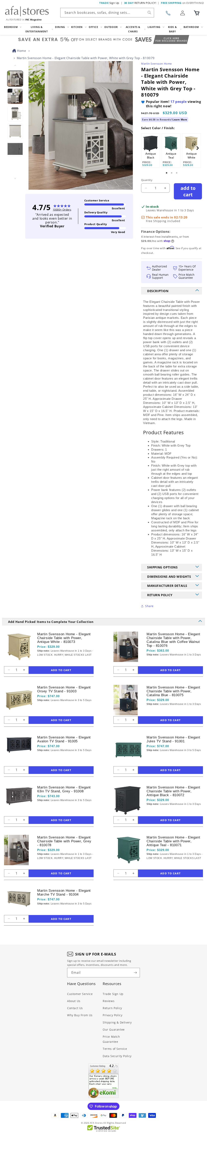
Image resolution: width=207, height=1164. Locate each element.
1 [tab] (166, 173)
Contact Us (75, 1008)
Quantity (146, 180)
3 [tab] (176, 173)
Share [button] (149, 606)
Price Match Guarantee (111, 1039)
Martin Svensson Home (156, 63)
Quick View (58, 662)
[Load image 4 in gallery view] (15, 131)
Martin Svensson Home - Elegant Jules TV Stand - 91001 (173, 739)
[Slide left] (15, 65)
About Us (73, 1001)
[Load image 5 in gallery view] (15, 149)
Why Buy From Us (80, 1015)
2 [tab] (171, 173)
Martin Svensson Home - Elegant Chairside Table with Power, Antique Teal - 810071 (173, 841)
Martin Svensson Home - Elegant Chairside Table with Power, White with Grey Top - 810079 (86, 58)
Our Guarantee (114, 1029)
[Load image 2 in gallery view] (15, 96)
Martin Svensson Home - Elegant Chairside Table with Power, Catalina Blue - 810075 (173, 691)
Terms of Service (115, 1049)
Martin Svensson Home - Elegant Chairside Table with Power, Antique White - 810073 (64, 638)
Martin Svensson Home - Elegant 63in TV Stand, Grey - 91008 (64, 789)
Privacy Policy (112, 1015)
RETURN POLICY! (140, 3)
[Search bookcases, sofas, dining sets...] (149, 12)
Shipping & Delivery (117, 1022)
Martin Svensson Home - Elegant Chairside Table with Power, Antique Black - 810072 (173, 791)
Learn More (179, 119)
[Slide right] (15, 178)
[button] (197, 13)
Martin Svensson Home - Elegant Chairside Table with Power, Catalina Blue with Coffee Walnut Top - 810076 (173, 640)
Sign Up (109, 3)
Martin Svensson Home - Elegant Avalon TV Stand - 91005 (64, 739)
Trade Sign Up (113, 994)
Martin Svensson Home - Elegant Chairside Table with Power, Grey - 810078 (64, 841)
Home (21, 51)
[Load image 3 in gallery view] (15, 113)
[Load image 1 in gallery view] (15, 78)
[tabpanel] (150, 150)
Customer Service (80, 994)
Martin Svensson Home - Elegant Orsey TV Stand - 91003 (64, 689)
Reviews (108, 1001)
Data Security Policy (117, 1056)
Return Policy (112, 1008)
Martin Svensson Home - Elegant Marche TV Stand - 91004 (64, 892)
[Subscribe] (135, 972)
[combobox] (107, 12)
